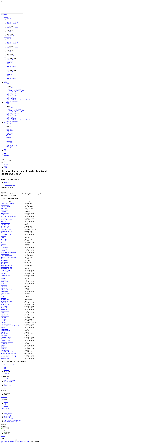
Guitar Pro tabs (7, 385)
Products (6, 17)
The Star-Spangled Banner (7, 342)
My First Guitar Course (12, 87)
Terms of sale (20, 441)
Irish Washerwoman (5, 275)
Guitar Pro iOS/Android (12, 27)
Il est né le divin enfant (6, 272)
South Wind (3, 327)
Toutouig (3, 345)
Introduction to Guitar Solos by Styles (15, 90)
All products (9, 18)
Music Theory (10, 129)
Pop (6, 185)
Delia (2, 242)
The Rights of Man (5, 340)
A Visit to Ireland (5, 205)
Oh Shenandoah (4, 307)
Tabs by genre (10, 62)
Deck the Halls (4, 239)
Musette (3, 296)
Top (1, 442)
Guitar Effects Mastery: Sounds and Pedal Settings (18, 99)
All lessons (9, 83)
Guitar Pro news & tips (12, 131)
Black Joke (3, 221)
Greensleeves (4, 258)
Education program (8, 381)
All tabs (8, 63)
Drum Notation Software (9, 419)
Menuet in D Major (5, 293)
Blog (5, 122)
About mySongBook (11, 66)
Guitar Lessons (10, 133)
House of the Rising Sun (6, 265)
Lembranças (4, 288)
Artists (5, 81)
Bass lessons (9, 127)
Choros (2, 237)
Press (5, 403)
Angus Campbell (5, 213)
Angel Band (4, 211)
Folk (14, 185)
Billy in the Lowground (6, 219)
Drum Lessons (10, 130)
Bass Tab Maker (7, 416)
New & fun (9, 134)
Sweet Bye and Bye (5, 330)
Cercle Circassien (5, 232)
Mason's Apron (4, 291)
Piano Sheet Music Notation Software (12, 420)
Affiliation (6, 406)
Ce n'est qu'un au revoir (6, 229)
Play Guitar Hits (10, 35)
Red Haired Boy (5, 314)
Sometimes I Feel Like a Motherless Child (10, 325)
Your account (4, 388)
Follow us (3, 436)
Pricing (8, 67)
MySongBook (10, 31)
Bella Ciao (3, 218)
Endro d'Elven (4, 250)
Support (5, 149)
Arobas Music (4, 397)
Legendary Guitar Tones (12, 101)
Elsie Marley (4, 249)
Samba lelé (3, 317)
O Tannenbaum (4, 303)
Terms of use (13, 441)
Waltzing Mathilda (5, 350)
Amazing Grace (4, 208)
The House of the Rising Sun (7, 338)
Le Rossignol (4, 286)
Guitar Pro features (5, 408)
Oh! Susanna (4, 309)
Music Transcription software (10, 421)
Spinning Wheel (4, 329)
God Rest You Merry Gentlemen (8, 257)
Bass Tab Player (7, 417)
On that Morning (5, 311)
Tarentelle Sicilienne (5, 334)
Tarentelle (3, 332)
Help (5, 404)
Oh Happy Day (4, 306)
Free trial (6, 379)
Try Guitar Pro (4, 364)
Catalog (5, 166)
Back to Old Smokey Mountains (8, 216)
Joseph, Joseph (4, 281)
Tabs (5, 57)
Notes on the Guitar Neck (12, 93)
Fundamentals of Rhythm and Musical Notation (18, 91)
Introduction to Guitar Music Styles (15, 89)
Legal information (5, 441)
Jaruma (2, 276)
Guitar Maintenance (11, 98)
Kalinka (3, 283)
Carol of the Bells (5, 224)
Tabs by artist (10, 61)
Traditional (6, 182)
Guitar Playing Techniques (13, 95)
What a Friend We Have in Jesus (8, 355)
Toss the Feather (4, 343)
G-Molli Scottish (5, 254)
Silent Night (3, 319)
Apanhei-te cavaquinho (6, 214)
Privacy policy (27, 441)
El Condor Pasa (4, 247)
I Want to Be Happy (5, 270)
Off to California (5, 304)
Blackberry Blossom (5, 223)
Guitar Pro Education (11, 23)
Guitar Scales (10, 97)
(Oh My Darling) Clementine (7, 203)
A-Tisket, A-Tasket (5, 206)
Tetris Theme (4, 335)
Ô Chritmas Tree (5, 299)
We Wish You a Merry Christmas (8, 351)
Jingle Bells (3, 278)
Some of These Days (6, 324)
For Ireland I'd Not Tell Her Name (9, 252)
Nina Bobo (3, 298)
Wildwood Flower (5, 358)
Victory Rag (4, 348)
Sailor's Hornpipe (5, 316)
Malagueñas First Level (6, 289)
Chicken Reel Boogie (6, 234)
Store (5, 150)
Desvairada (3, 244)
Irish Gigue (3, 273)
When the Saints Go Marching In (8, 356)
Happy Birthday (4, 260)
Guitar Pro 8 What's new (9, 380)
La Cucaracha (4, 285)
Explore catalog (10, 59)
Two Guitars (4, 347)
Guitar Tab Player (8, 415)
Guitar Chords (10, 94)
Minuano (3, 294)
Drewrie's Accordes (5, 245)
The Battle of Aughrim (6, 337)
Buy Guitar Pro (11, 364)
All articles (9, 123)
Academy (6, 82)
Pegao (2, 312)
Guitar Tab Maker (8, 413)
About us (6, 402)
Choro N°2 (3, 236)
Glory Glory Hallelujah (6, 255)
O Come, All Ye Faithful (6, 301)
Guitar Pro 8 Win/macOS (12, 22)
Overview (6, 164)
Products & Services (5, 373)
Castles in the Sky (5, 227)
